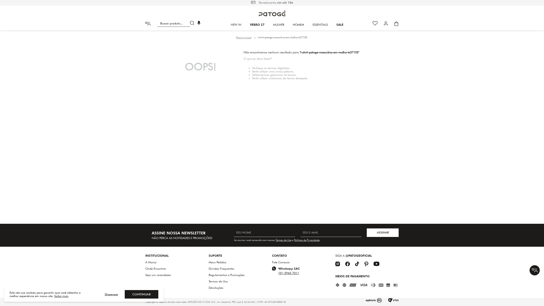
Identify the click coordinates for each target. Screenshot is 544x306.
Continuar (141, 294)
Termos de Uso (284, 240)
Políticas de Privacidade (307, 240)
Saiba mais (61, 296)
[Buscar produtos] (193, 23)
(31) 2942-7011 (288, 273)
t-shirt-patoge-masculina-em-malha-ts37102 (282, 37)
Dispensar (111, 294)
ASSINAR (383, 232)
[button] (199, 23)
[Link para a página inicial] (243, 38)
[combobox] (176, 23)
